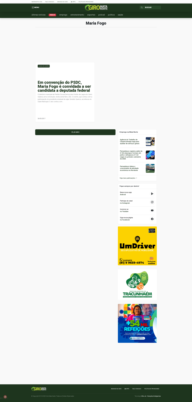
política (111, 15)
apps (73, 1)
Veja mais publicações (128, 178)
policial (101, 15)
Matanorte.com (37, 1)
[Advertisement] (96, 46)
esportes (91, 15)
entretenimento (77, 15)
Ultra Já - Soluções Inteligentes (151, 396)
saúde (120, 15)
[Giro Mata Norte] (96, 7)
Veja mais (75, 132)
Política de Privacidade (86, 1)
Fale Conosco (49, 1)
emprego (63, 15)
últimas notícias (39, 15)
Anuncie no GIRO (62, 1)
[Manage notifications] (5, 396)
